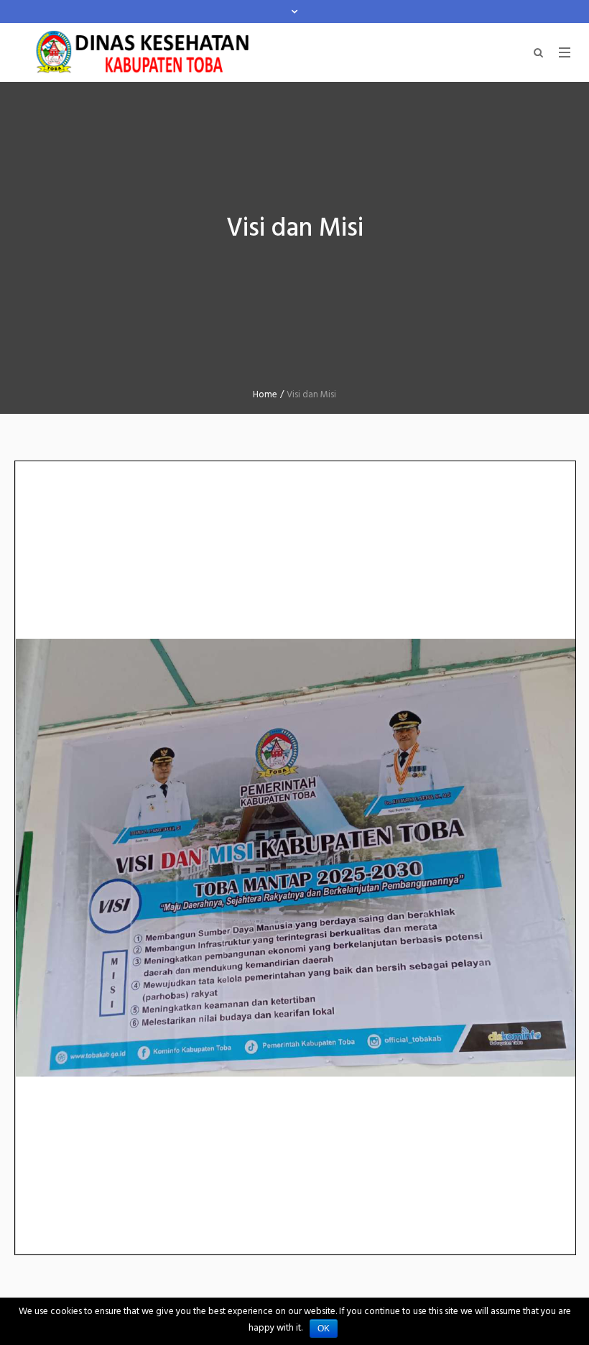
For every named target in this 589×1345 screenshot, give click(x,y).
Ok (323, 1328)
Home (265, 394)
